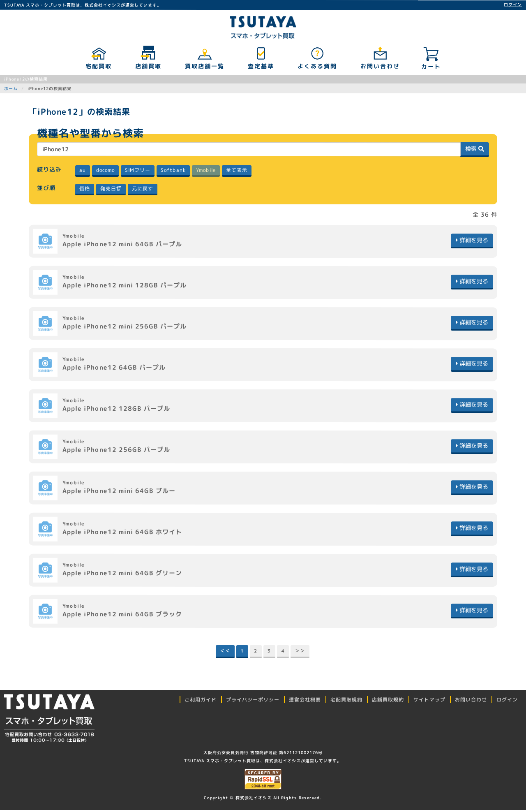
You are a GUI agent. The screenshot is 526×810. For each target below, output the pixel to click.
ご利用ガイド (201, 699)
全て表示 (236, 170)
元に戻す (142, 188)
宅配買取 (98, 66)
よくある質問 (317, 66)
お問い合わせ (379, 66)
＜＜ (225, 650)
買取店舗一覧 (204, 66)
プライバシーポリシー (252, 699)
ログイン (513, 4)
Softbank (172, 170)
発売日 (108, 188)
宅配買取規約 (346, 699)
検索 (471, 149)
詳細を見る (473, 240)
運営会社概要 (305, 699)
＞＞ (300, 650)
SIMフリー (137, 170)
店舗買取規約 (388, 699)
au (82, 170)
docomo (105, 170)
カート (431, 66)
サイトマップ (429, 699)
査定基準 (260, 66)
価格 (84, 188)
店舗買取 (148, 66)
